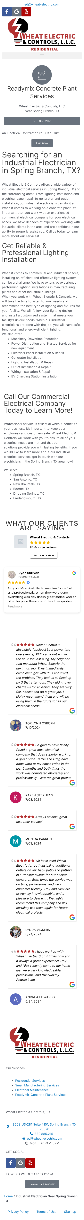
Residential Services (30, 1081)
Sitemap (70, 1212)
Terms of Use (46, 1212)
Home (8, 1196)
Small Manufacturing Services (37, 1085)
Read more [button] (15, 606)
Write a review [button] (44, 555)
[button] (42, 55)
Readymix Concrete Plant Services (40, 1095)
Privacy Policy (18, 1212)
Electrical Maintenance (32, 1090)
